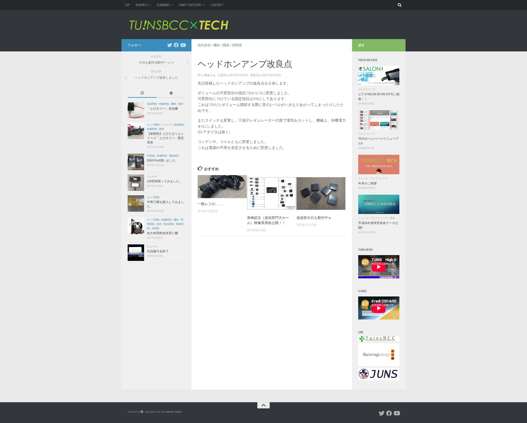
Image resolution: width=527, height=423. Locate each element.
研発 (392, 218)
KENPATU (142, 5)
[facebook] (176, 45)
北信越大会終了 (158, 251)
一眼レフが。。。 (212, 204)
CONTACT (217, 5)
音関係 (237, 45)
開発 (226, 45)
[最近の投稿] (142, 93)
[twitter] (169, 45)
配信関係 (169, 224)
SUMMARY (163, 5)
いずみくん (208, 75)
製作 (180, 103)
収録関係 (152, 103)
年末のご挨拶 (367, 183)
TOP (127, 5)
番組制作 (174, 155)
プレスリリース (366, 89)
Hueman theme (173, 411)
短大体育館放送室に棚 (162, 233)
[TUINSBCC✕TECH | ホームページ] (179, 25)
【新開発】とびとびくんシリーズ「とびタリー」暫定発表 (165, 138)
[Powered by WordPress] (142, 411)
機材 (216, 45)
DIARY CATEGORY (190, 5)
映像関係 (164, 103)
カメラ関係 (153, 124)
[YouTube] (182, 45)
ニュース (166, 124)
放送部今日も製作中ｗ (313, 218)
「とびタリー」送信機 (162, 108)
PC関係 (151, 155)
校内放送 (204, 45)
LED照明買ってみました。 (164, 181)
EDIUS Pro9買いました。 (163, 160)
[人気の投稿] (170, 93)
